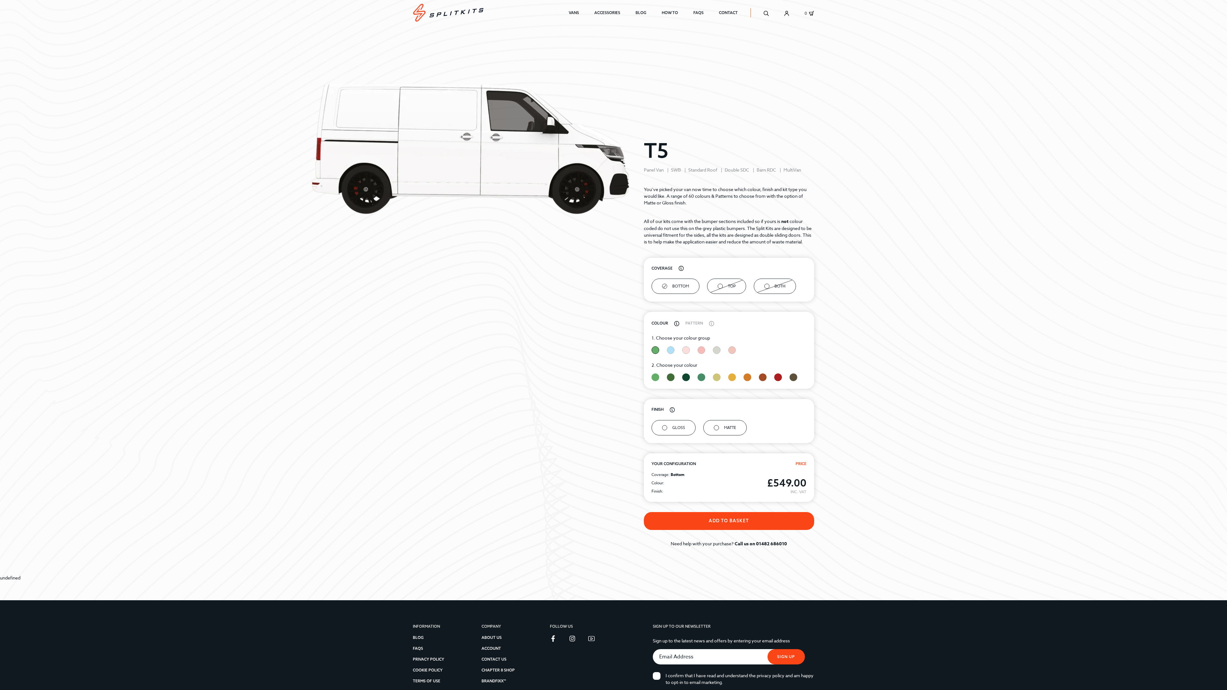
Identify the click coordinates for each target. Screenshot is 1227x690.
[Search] (766, 13)
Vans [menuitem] (574, 12)
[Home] (491, 13)
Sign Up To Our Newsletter (682, 626)
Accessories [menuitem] (607, 12)
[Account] (786, 13)
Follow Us (561, 626)
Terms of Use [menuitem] (426, 680)
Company (491, 626)
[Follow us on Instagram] (573, 638)
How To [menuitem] (670, 12)
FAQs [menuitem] (698, 12)
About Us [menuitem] (492, 637)
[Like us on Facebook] (554, 638)
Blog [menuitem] (641, 12)
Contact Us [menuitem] (494, 659)
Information (426, 626)
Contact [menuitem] (728, 12)
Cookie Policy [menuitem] (428, 670)
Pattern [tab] (694, 323)
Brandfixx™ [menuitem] (494, 680)
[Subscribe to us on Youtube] (592, 638)
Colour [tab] (660, 323)
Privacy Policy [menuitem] (428, 659)
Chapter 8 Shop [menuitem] (498, 670)
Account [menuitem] (491, 648)
